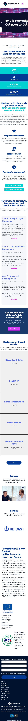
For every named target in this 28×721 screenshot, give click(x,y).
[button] (2, 23)
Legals (3, 699)
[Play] (14, 493)
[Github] (16, 716)
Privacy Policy (5, 697)
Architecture (4, 689)
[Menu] (22, 4)
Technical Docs (5, 693)
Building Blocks (5, 691)
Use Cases (4, 695)
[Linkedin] (12, 716)
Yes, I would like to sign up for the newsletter (14, 673)
